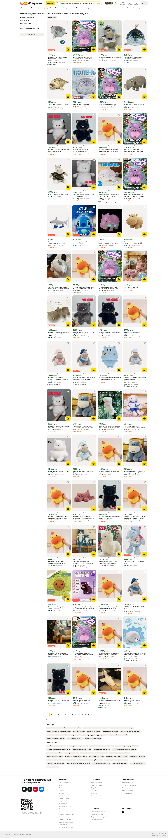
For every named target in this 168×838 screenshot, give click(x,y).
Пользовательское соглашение (22, 834)
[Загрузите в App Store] (24, 791)
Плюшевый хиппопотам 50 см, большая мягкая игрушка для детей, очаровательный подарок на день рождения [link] (83, 427)
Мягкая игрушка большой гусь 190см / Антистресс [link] (109, 701)
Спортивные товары (65, 817)
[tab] (25, 8)
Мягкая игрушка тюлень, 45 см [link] (81, 104)
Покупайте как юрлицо (97, 788)
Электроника (62, 793)
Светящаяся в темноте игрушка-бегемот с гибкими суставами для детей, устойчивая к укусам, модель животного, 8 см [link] (109, 242)
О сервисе (94, 790)
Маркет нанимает (127, 793)
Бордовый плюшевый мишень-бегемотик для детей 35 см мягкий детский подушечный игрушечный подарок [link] (83, 517)
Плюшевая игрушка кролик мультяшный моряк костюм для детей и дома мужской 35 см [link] (135, 427)
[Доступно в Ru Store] (41, 791)
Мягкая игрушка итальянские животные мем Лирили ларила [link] (56, 242)
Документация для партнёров (99, 817)
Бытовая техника (64, 788)
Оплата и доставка (96, 785)
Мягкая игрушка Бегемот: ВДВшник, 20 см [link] (134, 607)
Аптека (61, 801)
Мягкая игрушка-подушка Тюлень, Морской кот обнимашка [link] (57, 57)
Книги (60, 811)
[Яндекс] (164, 835)
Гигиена (61, 790)
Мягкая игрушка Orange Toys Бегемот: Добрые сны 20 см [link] (135, 378)
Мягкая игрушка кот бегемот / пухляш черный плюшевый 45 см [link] (84, 150)
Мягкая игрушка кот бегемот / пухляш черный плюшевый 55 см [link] (109, 517)
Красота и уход (63, 803)
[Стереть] (99, 3)
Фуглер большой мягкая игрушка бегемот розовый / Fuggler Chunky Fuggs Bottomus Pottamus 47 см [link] (83, 58)
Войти (144, 3)
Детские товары (63, 824)
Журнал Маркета (96, 795)
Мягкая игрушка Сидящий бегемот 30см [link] (134, 562)
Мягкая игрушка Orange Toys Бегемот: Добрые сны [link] (84, 472)
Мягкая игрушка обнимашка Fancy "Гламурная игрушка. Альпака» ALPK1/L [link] (108, 562)
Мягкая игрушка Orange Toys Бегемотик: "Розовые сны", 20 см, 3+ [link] (58, 378)
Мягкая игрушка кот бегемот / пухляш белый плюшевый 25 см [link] (58, 150)
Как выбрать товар (96, 782)
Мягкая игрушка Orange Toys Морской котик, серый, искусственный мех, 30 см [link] (135, 654)
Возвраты (94, 793)
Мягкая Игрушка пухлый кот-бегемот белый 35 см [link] (58, 472)
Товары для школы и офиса (66, 814)
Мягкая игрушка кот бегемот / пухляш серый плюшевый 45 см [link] (84, 333)
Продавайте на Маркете (98, 814)
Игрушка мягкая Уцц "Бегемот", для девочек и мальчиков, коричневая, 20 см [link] (84, 607)
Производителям (127, 788)
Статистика (8, 834)
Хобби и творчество (65, 806)
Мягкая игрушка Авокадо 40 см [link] (56, 607)
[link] (64, 728)
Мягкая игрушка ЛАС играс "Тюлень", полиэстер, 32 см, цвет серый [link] (109, 195)
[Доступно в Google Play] (29, 791)
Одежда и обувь (63, 795)
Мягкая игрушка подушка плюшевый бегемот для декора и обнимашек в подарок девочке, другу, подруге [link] (58, 333)
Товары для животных (65, 819)
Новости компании (127, 782)
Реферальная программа (129, 785)
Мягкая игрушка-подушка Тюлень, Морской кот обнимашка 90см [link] (133, 57)
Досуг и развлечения (65, 782)
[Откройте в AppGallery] (35, 791)
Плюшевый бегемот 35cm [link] (131, 287)
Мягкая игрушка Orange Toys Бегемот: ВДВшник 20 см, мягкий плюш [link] (84, 378)
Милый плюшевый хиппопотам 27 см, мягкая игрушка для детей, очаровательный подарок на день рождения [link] (134, 472)
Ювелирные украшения (66, 827)
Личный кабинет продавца (98, 811)
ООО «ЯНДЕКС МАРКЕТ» (159, 833)
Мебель (61, 785)
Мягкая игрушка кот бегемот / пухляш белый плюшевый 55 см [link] (84, 195)
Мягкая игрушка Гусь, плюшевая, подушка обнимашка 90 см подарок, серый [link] (58, 654)
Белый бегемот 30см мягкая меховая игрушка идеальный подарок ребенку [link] (109, 426)
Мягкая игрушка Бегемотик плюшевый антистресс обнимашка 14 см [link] (110, 378)
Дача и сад (62, 809)
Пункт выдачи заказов (128, 790)
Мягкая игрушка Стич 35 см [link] (81, 242)
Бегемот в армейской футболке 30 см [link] (58, 194)
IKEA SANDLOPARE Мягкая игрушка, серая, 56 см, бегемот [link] (134, 105)
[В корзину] (68, 49)
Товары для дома (64, 798)
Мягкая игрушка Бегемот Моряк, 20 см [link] (110, 57)
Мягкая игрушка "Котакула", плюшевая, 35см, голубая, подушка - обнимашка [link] (83, 562)
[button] (52, 17)
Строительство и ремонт (66, 822)
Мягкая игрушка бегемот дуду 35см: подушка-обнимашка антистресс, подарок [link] (109, 150)
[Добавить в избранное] (68, 22)
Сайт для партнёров (96, 819)
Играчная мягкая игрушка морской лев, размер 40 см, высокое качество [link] (58, 287)
